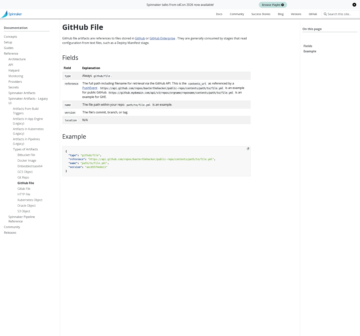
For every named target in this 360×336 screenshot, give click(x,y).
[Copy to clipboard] (248, 149)
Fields (308, 46)
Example (310, 51)
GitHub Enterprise (162, 38)
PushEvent (89, 88)
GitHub (140, 38)
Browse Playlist (271, 5)
